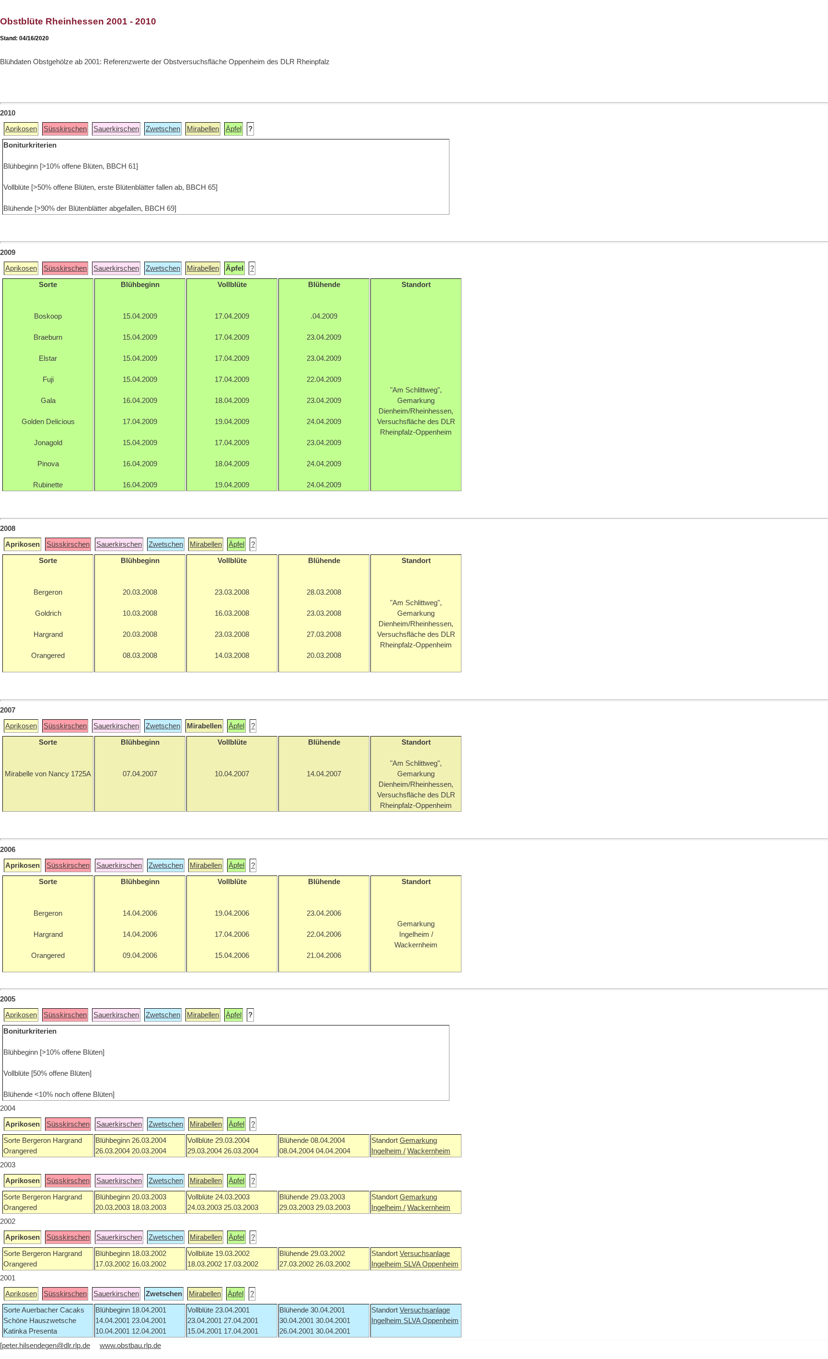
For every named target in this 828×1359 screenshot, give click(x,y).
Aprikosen (21, 129)
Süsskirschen (65, 129)
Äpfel (234, 129)
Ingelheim (387, 1264)
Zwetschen (163, 129)
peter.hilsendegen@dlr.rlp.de (46, 1345)
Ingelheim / (388, 1151)
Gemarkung (418, 1140)
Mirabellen (203, 129)
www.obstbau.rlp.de (130, 1345)
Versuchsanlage (425, 1253)
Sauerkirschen (116, 129)
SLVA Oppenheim (431, 1264)
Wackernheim (428, 1151)
